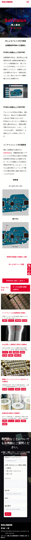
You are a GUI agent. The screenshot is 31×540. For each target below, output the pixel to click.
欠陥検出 (5, 320)
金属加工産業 (18, 355)
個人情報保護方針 (14, 535)
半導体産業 (18, 320)
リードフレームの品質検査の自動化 (13, 313)
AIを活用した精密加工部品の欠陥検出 (14, 344)
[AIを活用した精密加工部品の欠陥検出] (15, 326)
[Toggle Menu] (28, 2)
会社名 (7, 490)
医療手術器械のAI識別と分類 (17, 257)
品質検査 (22, 352)
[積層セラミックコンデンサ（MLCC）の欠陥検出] (15, 361)
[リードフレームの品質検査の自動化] (15, 295)
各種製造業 (16, 352)
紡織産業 (5, 424)
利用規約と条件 (23, 535)
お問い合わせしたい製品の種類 (15, 465)
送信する (8, 514)
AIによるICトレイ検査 (16, 264)
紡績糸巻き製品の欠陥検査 (11, 413)
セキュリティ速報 (5, 535)
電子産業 (23, 389)
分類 (10, 352)
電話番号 (8, 506)
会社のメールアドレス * (13, 457)
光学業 (19, 28)
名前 (6, 498)
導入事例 (24, 320)
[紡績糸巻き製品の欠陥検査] (15, 395)
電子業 (13, 28)
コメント (8, 478)
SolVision (6, 153)
